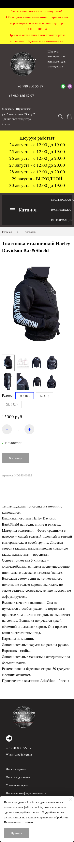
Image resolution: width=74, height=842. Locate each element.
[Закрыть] (70, 799)
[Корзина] (69, 116)
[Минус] (7, 429)
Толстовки (29, 232)
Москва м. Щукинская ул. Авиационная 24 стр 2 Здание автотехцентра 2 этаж (18, 116)
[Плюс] (29, 429)
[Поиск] (60, 116)
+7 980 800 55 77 (18, 747)
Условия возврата (17, 785)
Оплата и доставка (18, 777)
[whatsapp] (63, 86)
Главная (7, 232)
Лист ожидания (16, 769)
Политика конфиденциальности (26, 793)
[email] (69, 86)
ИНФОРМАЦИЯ (62, 220)
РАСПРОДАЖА (61, 209)
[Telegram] (9, 738)
